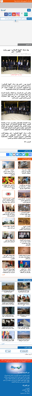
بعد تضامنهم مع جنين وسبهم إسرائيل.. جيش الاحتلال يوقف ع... (23, 303)
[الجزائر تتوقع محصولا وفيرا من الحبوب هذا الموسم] (8, 286)
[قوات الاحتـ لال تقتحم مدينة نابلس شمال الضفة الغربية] (23, 286)
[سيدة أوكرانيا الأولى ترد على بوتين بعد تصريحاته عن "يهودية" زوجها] (8, 310)
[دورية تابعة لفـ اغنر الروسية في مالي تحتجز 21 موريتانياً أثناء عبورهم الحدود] (23, 335)
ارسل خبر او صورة (25, 393)
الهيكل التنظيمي (26, 389)
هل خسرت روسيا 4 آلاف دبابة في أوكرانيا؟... (23, 316)
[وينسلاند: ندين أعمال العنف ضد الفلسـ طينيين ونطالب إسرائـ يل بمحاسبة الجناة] (8, 335)
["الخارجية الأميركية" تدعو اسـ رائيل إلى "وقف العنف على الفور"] (23, 323)
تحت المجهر (28, 44)
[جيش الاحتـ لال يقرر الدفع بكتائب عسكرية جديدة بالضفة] (8, 323)
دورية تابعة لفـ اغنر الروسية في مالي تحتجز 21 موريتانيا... (23, 340)
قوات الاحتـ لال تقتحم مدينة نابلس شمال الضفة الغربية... (23, 291)
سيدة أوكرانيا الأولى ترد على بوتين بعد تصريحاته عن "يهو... (8, 316)
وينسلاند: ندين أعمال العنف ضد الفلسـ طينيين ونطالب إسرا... (8, 340)
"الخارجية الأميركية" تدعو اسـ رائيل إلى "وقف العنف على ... (23, 328)
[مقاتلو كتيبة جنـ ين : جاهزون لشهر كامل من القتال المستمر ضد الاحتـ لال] (8, 298)
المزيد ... (3, 274)
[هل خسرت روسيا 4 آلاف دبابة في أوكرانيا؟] (23, 310)
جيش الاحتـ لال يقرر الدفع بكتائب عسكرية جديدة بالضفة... (8, 328)
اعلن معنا (27, 391)
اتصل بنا (28, 388)
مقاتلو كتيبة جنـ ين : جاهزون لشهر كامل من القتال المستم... (7, 303)
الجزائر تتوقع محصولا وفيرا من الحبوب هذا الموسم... (8, 291)
